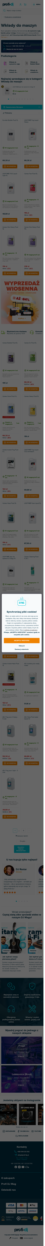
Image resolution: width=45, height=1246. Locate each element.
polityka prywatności (30, 630)
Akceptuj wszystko (21, 640)
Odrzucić (22, 646)
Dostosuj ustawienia (22, 649)
